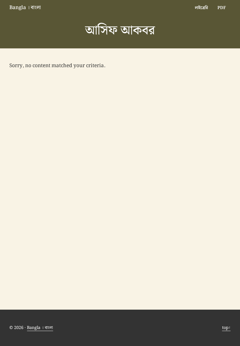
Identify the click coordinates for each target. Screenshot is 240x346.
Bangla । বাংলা (25, 8)
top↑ (226, 327)
